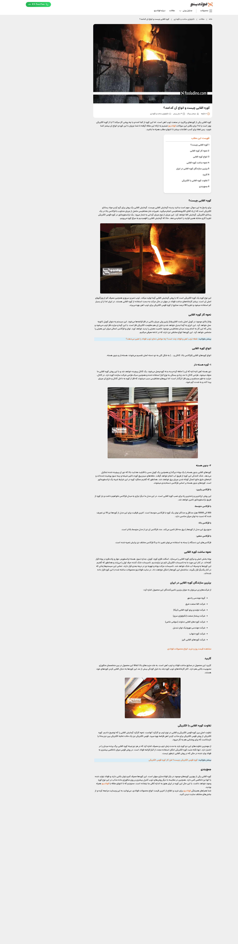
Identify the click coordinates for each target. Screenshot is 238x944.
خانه (210, 19)
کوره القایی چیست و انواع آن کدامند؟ (154, 19)
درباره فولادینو (159, 10)
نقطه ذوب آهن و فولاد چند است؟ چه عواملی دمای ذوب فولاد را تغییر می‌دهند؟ (162, 339)
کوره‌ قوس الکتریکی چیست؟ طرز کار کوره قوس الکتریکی (173, 760)
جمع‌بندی (204, 186)
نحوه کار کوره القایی (199, 151)
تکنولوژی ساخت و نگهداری (184, 19)
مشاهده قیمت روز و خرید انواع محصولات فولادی (189, 649)
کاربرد (206, 174)
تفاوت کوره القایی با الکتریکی (195, 180)
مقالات (172, 10)
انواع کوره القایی (201, 157)
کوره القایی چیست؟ (199, 145)
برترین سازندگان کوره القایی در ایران (192, 168)
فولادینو (172, 126)
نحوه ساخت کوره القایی (198, 163)
